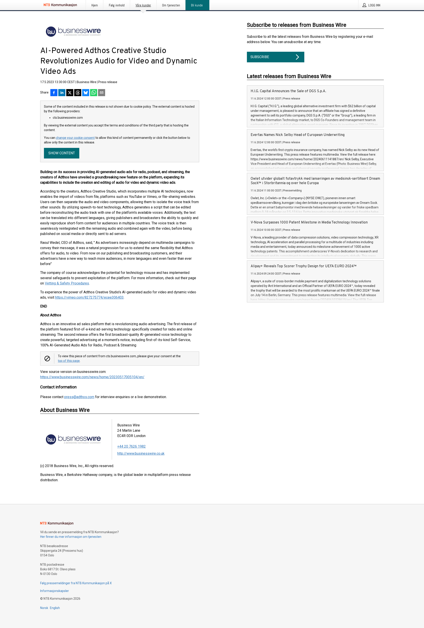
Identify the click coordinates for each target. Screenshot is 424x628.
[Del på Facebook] (53, 93)
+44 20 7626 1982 (131, 446)
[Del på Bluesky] (85, 93)
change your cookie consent (75, 137)
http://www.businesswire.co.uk (141, 453)
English (55, 608)
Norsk (44, 608)
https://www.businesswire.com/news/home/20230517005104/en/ (92, 377)
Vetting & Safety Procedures (67, 283)
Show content (61, 153)
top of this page (69, 361)
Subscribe (259, 57)
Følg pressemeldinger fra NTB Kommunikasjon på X (76, 583)
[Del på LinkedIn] (61, 93)
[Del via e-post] (101, 93)
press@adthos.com (79, 397)
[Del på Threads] (77, 93)
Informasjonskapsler (54, 591)
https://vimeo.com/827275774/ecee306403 (89, 297)
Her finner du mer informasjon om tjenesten (70, 536)
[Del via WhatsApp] (93, 93)
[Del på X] (69, 93)
